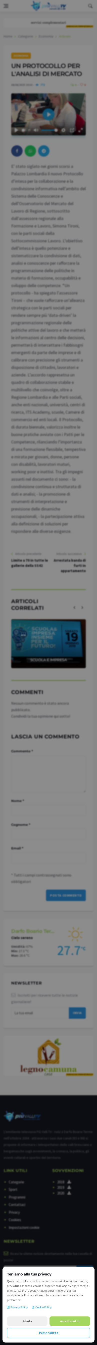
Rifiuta (27, 1321)
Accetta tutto (70, 1321)
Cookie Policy (43, 1307)
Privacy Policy (19, 1307)
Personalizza (48, 1333)
